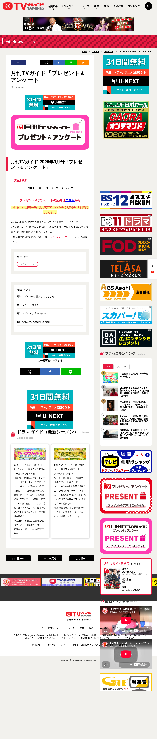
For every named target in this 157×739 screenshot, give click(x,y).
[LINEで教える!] (71, 62)
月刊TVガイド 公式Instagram (32, 313)
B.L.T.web (54, 635)
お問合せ (109, 644)
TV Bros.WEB (70, 635)
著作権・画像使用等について (86, 644)
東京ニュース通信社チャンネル (40, 637)
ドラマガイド (68, 6)
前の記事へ (18, 558)
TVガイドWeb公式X (124, 637)
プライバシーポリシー (62, 236)
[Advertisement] (126, 165)
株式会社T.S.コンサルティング (95, 637)
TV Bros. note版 (88, 635)
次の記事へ (82, 558)
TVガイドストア (68, 637)
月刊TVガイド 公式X (27, 304)
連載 (106, 6)
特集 (96, 6)
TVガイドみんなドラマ (136, 635)
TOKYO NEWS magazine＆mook (34, 321)
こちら (70, 200)
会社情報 (123, 644)
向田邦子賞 (53, 7)
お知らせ (36, 644)
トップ (39, 628)
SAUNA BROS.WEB (111, 635)
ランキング (134, 6)
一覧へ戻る (50, 558)
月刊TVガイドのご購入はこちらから (35, 296)
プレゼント (18, 62)
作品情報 (119, 6)
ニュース (84, 6)
